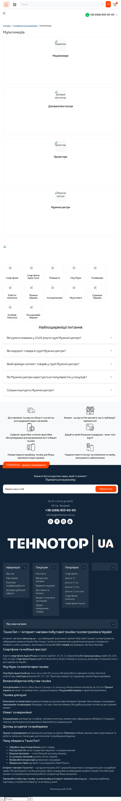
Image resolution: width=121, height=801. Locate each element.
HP (48, 673)
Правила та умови (45, 585)
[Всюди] (102, 4)
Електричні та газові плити (17, 701)
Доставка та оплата (42, 592)
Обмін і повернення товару (42, 608)
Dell (44, 673)
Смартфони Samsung (71, 597)
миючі (96, 732)
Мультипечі (76, 298)
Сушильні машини (97, 296)
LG (53, 687)
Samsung (60, 687)
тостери (47, 704)
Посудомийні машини (33, 316)
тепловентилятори (52, 718)
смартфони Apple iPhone (24, 655)
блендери (37, 704)
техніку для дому (37, 770)
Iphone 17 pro (72, 586)
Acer (33, 673)
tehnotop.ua (28, 638)
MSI (61, 673)
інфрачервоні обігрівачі (89, 718)
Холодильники (55, 298)
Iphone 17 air (71, 582)
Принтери (55, 676)
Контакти (41, 573)
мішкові (88, 732)
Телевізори (97, 278)
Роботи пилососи (12, 296)
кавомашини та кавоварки (17, 704)
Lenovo (55, 673)
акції (111, 770)
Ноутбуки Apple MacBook (16, 673)
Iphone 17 (70, 578)
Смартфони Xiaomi (75, 603)
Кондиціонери (10, 718)
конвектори (70, 718)
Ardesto (23, 687)
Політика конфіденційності (15, 584)
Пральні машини (33, 296)
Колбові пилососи (12, 316)
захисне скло (109, 658)
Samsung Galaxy (92, 655)
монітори (21, 676)
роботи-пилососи (12, 736)
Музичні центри (60, 207)
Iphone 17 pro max (74, 591)
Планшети (54, 278)
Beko (31, 687)
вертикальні (106, 732)
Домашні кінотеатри (60, 106)
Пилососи (69, 732)
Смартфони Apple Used (33, 276)
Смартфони (12, 278)
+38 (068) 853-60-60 (101, 14)
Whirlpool (71, 687)
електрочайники (61, 704)
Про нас (10, 573)
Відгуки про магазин (42, 580)
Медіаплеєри (60, 55)
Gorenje (46, 687)
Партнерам (12, 578)
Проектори (60, 156)
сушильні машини (49, 690)
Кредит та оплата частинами (45, 599)
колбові (79, 732)
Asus (39, 673)
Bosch (38, 687)
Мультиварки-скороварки (101, 701)
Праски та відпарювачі (15, 732)
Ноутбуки (76, 278)
